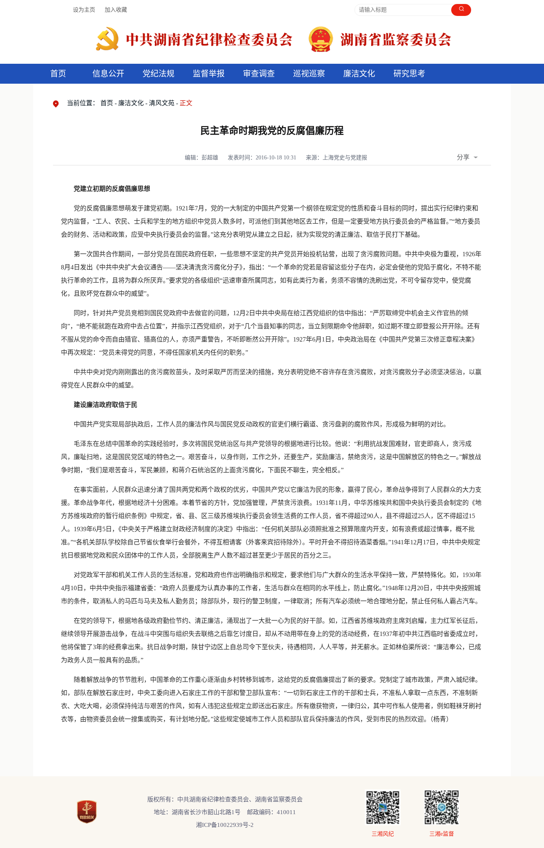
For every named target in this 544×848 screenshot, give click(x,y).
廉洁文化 (131, 103)
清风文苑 (161, 103)
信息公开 (108, 73)
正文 (186, 103)
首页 (58, 73)
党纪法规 (158, 73)
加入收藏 (116, 10)
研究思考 (409, 73)
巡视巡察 (309, 73)
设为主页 (84, 10)
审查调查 (259, 73)
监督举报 (209, 73)
